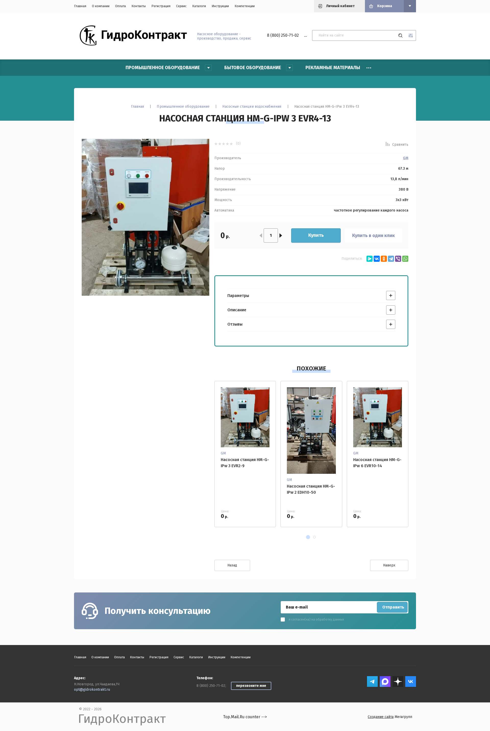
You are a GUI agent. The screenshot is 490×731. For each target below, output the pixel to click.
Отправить (393, 607)
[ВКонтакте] (377, 259)
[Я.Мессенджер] (369, 259)
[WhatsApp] (405, 259)
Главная (80, 6)
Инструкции (220, 6)
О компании (100, 6)
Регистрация (160, 6)
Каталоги (199, 6)
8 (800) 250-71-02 (283, 35)
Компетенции (245, 6)
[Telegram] (391, 259)
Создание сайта (381, 717)
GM (405, 158)
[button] (308, 537)
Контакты (138, 6)
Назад (232, 565)
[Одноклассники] (384, 259)
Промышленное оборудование (183, 106)
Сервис (181, 6)
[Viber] (398, 259)
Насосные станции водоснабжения (251, 106)
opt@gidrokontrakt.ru (92, 689)
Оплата (120, 6)
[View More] (368, 67)
